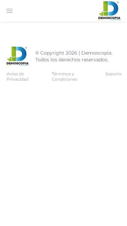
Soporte (113, 73)
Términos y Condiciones (64, 76)
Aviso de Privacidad (17, 76)
